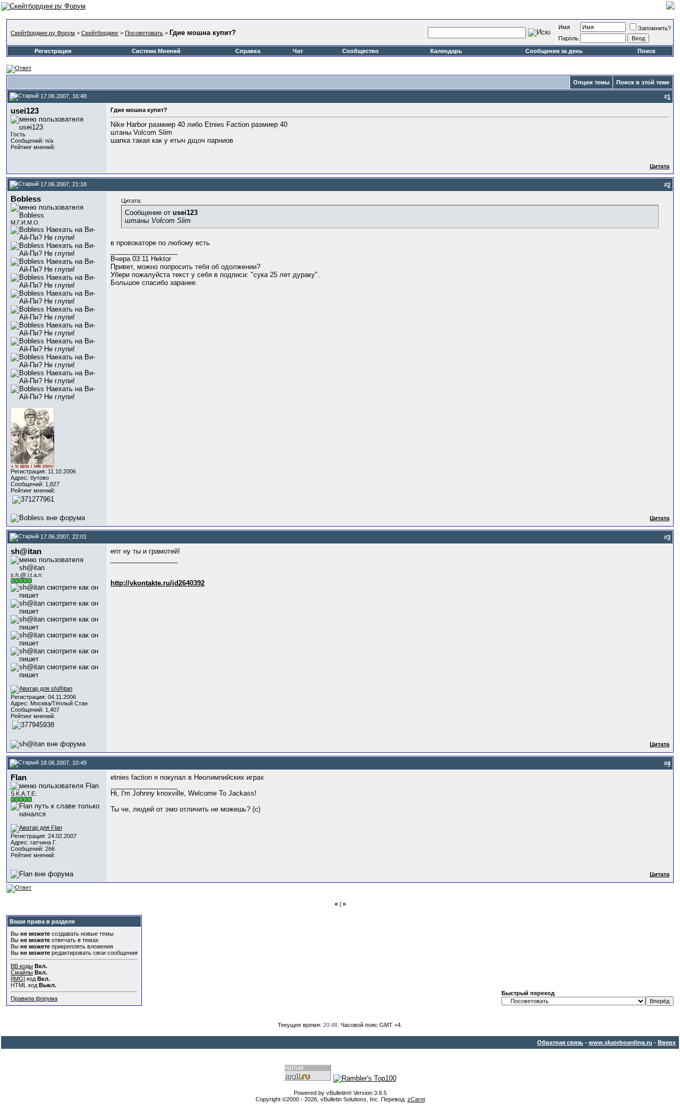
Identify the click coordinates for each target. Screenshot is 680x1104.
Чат (298, 51)
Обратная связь (560, 1042)
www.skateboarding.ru (620, 1042)
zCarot (416, 1099)
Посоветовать (144, 33)
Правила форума (34, 998)
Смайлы (22, 972)
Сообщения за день (554, 51)
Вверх (667, 1042)
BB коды (22, 966)
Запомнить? (654, 28)
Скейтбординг (99, 33)
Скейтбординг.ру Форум (43, 33)
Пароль (568, 38)
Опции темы (591, 82)
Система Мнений (156, 51)
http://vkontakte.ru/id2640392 (157, 583)
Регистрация (53, 51)
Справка (247, 51)
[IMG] (18, 979)
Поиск (647, 51)
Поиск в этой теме (642, 82)
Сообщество (360, 51)
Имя (564, 27)
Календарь (446, 51)
